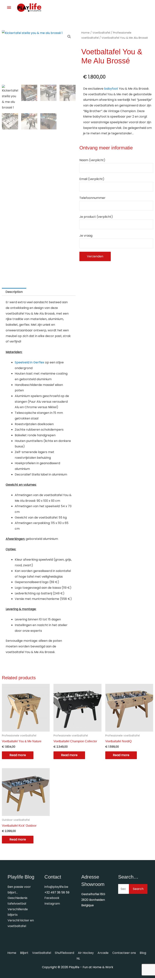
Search (138, 889)
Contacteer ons (124, 953)
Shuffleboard (64, 953)
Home (85, 33)
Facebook (51, 898)
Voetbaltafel (101, 33)
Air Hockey (86, 953)
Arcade (103, 953)
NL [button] (78, 958)
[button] (69, 36)
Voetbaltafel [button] (41, 953)
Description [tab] (14, 292)
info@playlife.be (56, 887)
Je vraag (85, 235)
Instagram (52, 903)
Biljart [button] (24, 953)
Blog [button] (143, 953)
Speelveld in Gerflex (29, 362)
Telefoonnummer (92, 198)
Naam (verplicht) (92, 160)
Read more (17, 755)
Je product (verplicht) (96, 217)
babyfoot (111, 88)
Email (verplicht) (91, 179)
